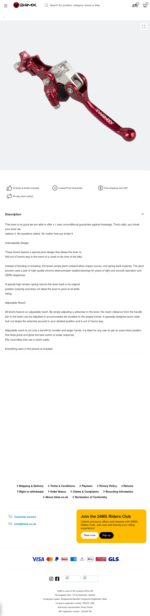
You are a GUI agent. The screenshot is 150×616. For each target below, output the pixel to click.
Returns (128, 486)
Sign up (106, 535)
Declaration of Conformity (90, 497)
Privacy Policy (108, 486)
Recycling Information (119, 491)
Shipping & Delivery (31, 486)
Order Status (58, 491)
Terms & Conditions (62, 486)
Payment (87, 486)
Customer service (25, 517)
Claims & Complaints (85, 491)
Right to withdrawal (31, 491)
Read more (89, 535)
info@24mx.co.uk (25, 524)
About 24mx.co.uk (56, 497)
